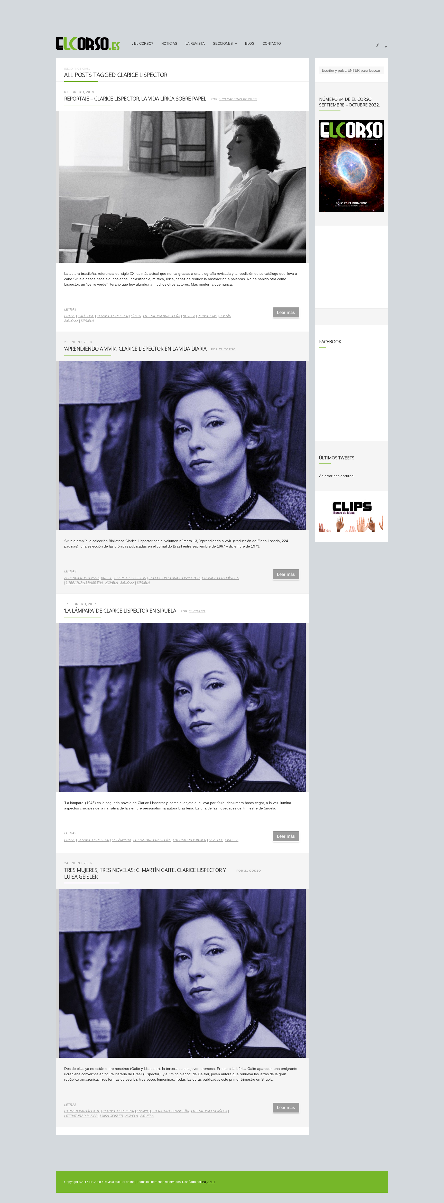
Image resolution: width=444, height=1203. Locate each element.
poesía (225, 316)
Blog (249, 43)
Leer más (286, 312)
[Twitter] (384, 44)
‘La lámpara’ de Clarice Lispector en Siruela (120, 610)
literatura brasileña (161, 316)
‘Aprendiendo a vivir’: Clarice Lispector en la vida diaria (135, 348)
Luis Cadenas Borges (238, 99)
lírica (136, 316)
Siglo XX (71, 321)
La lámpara (121, 840)
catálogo (86, 316)
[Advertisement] (222, 16)
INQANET (208, 1182)
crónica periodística (220, 578)
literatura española (209, 1111)
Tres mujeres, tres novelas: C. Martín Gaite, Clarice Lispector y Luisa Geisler (145, 873)
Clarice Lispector (112, 316)
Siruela (87, 321)
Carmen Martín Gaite (82, 1111)
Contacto (272, 43)
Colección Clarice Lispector (174, 578)
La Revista (195, 43)
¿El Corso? (142, 43)
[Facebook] (374, 44)
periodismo (207, 316)
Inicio (68, 68)
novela (189, 316)
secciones (223, 43)
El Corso (227, 349)
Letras (70, 309)
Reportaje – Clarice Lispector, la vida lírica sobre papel (135, 98)
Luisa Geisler (111, 1116)
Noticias (169, 43)
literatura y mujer (189, 840)
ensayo (143, 1111)
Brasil (69, 316)
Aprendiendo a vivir (81, 578)
